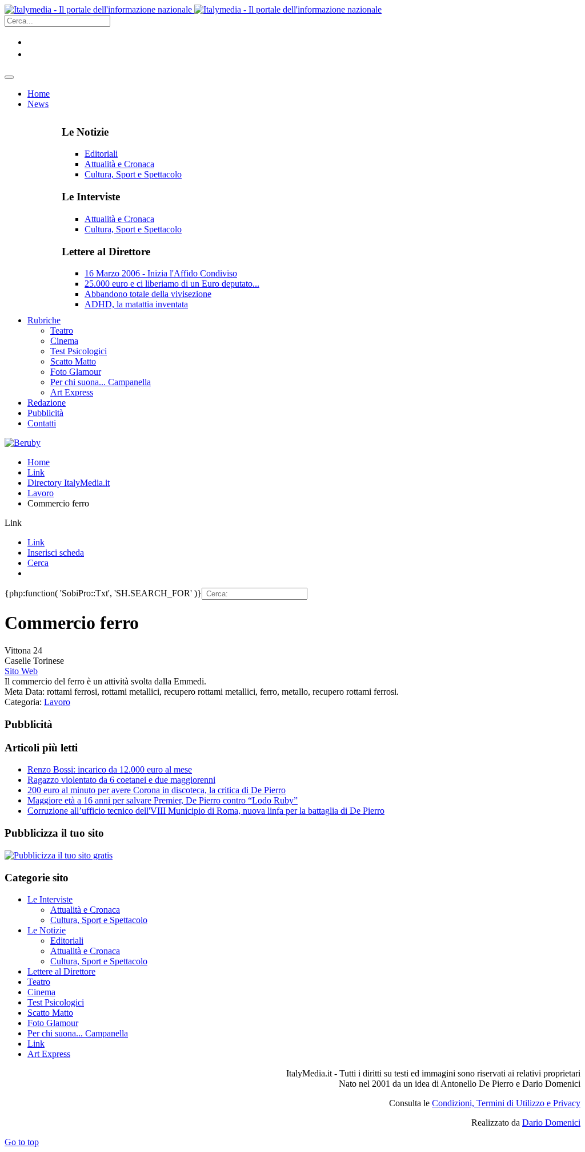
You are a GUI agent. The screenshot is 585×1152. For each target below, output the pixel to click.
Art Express (48, 1054)
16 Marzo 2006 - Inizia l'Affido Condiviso (161, 273)
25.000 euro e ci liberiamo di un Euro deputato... (172, 283)
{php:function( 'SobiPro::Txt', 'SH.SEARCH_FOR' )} (103, 593)
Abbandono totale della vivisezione (148, 294)
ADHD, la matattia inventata (136, 304)
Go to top (22, 1142)
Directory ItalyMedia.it (68, 483)
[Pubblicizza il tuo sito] (59, 855)
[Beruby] (23, 443)
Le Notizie (46, 930)
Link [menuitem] (36, 542)
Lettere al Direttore (61, 971)
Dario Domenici (551, 1122)
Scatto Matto (50, 1013)
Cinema (41, 992)
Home (38, 462)
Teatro (38, 982)
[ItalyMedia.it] (193, 9)
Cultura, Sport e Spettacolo (133, 174)
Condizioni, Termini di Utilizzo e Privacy (506, 1103)
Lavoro (40, 493)
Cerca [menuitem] (38, 563)
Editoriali (101, 154)
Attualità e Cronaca (119, 164)
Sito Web (21, 671)
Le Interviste (50, 899)
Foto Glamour (52, 1023)
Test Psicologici (55, 1002)
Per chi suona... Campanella (77, 1033)
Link (36, 472)
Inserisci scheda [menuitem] (55, 552)
